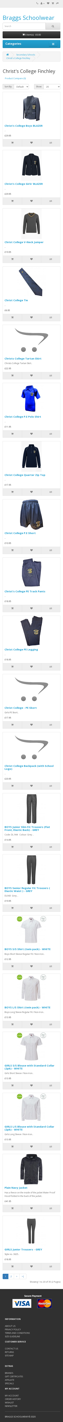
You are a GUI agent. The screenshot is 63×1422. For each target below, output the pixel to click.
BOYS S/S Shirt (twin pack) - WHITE (28, 949)
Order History (13, 1399)
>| (23, 1276)
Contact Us (11, 1348)
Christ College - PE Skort (21, 707)
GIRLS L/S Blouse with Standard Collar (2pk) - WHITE (29, 1128)
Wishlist (9, 1402)
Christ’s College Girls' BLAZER (24, 183)
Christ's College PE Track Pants (25, 591)
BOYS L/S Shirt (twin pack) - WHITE (27, 1007)
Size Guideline (12, 1336)
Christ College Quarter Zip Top (25, 475)
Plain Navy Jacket (16, 1187)
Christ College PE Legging (21, 649)
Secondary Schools (25, 54)
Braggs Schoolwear (28, 18)
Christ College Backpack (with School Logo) (29, 767)
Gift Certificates (14, 1376)
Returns (9, 1352)
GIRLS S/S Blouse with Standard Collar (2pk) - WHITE (29, 1067)
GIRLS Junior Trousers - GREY (23, 1249)
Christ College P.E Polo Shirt (23, 416)
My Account (12, 1395)
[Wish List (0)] (48, 3)
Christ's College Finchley (18, 58)
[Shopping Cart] (53, 3)
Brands (9, 1373)
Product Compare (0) (15, 78)
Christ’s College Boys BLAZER (24, 125)
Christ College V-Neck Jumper (24, 242)
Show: (39, 86)
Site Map (9, 1355)
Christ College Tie (16, 300)
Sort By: (8, 86)
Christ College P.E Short (20, 533)
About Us (10, 1326)
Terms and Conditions (17, 1333)
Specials (9, 1383)
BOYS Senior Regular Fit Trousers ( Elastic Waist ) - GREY (27, 889)
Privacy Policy (13, 1329)
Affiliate (9, 1379)
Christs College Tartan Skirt (23, 358)
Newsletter (11, 1406)
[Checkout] (57, 3)
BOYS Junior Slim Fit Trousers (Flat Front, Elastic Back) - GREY (27, 828)
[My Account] (43, 3)
